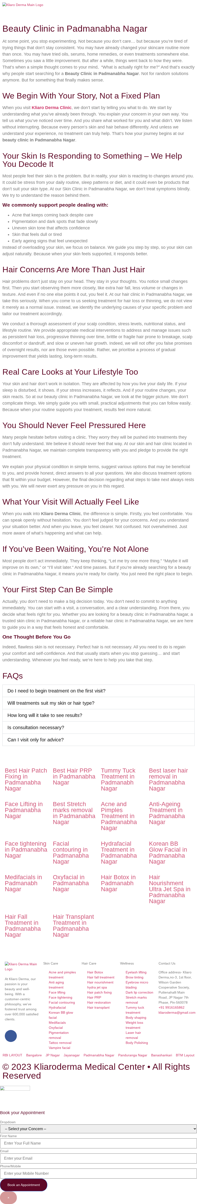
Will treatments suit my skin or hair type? (50, 703)
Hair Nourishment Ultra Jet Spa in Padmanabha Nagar (170, 889)
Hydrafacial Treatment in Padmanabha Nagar (119, 852)
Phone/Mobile (10, 1166)
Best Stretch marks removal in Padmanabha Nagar (74, 813)
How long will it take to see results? (44, 715)
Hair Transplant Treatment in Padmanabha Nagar (73, 925)
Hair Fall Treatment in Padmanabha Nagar (23, 925)
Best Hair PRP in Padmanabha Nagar (74, 776)
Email (4, 1151)
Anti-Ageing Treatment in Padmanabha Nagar (167, 813)
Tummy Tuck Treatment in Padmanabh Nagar (118, 779)
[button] (148, 5)
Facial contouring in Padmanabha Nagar (71, 852)
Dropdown (8, 1122)
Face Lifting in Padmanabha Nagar (24, 810)
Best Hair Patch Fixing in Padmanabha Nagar (26, 779)
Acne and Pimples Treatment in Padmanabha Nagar (119, 816)
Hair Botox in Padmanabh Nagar (118, 883)
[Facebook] (11, 1036)
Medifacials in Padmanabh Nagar (23, 883)
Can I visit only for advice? (35, 739)
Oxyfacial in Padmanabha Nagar (71, 883)
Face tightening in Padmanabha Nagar (26, 849)
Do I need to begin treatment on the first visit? (56, 690)
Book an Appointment (23, 1185)
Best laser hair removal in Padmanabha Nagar (168, 779)
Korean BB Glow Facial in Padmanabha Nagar (168, 852)
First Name (8, 1136)
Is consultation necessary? (35, 727)
